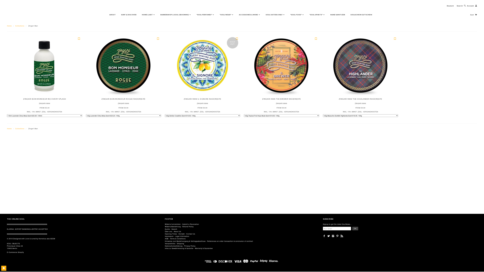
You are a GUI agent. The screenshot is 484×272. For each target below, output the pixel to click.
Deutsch (450, 6)
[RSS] (342, 236)
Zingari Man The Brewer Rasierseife (281, 99)
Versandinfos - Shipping (174, 243)
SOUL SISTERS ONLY (274, 15)
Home (9, 26)
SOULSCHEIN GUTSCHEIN (361, 15)
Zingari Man (44, 103)
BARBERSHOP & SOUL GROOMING (174, 15)
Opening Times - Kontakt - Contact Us (180, 234)
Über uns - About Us (173, 231)
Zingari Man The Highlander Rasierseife (360, 99)
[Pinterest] (337, 236)
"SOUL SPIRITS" (316, 15)
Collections (19, 26)
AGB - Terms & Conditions (175, 238)
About (112, 15)
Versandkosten (54, 112)
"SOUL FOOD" (296, 15)
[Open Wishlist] (3, 268)
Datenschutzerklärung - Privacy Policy (180, 246)
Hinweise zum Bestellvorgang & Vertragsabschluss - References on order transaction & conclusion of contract (209, 241)
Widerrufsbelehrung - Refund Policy (179, 226)
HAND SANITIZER (337, 15)
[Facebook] (324, 236)
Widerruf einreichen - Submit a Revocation (182, 224)
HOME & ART (147, 15)
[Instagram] (333, 236)
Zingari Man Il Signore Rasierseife (202, 99)
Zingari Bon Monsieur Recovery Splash (44, 99)
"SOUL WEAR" (226, 15)
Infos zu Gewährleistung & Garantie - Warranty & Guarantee (189, 248)
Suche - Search (171, 229)
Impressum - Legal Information (177, 236)
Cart (472, 15)
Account (470, 6)
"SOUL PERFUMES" (204, 15)
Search (460, 6)
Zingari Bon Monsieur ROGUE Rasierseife (123, 99)
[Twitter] (328, 236)
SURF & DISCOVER (129, 15)
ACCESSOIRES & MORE (248, 15)
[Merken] (79, 38)
